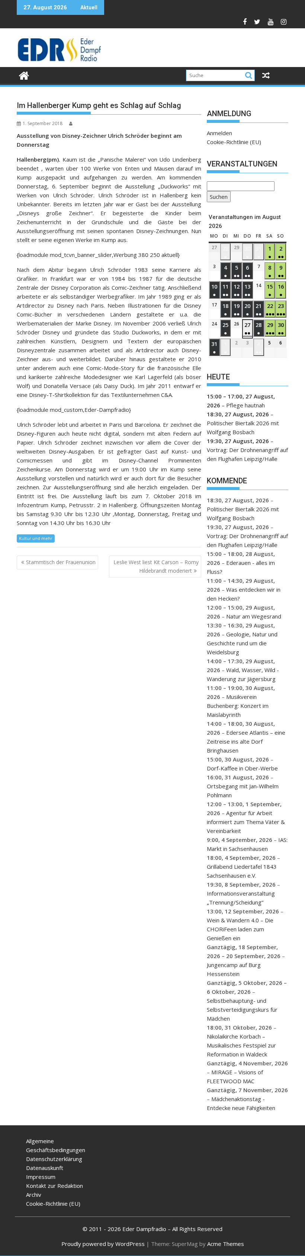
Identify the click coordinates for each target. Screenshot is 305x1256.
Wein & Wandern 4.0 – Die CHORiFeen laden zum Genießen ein (240, 929)
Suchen (217, 197)
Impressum (40, 1176)
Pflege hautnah (245, 405)
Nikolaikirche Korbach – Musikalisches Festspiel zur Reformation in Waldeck (241, 1045)
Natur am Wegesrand (253, 616)
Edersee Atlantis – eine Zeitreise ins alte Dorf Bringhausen (246, 741)
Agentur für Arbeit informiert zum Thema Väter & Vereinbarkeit (246, 821)
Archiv (33, 1194)
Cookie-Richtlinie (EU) (234, 142)
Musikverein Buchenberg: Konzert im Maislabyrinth (238, 705)
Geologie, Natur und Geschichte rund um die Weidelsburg (242, 643)
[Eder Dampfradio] (24, 74)
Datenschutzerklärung (54, 1159)
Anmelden (219, 133)
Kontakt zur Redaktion (54, 1185)
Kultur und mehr (35, 538)
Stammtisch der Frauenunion (61, 562)
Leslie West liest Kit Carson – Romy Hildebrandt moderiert (156, 566)
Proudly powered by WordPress (103, 1243)
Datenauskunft (44, 1167)
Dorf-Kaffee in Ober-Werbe (242, 768)
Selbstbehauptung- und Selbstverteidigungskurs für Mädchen (242, 1009)
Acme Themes (225, 1243)
